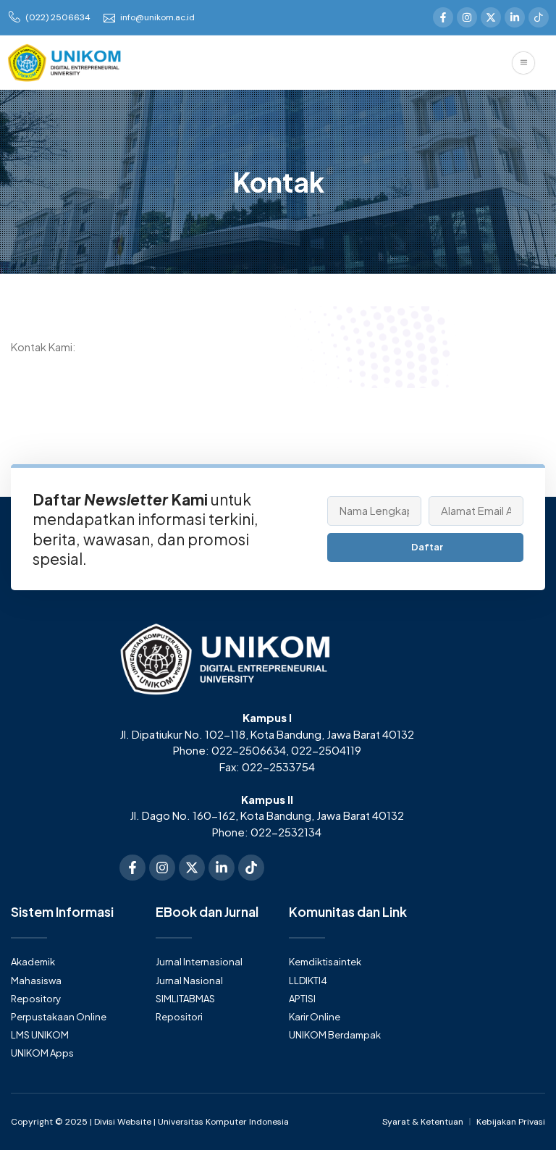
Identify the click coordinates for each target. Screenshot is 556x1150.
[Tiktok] (251, 868)
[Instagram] (467, 17)
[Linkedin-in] (515, 17)
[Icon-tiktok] (538, 17)
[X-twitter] (491, 17)
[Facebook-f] (443, 17)
